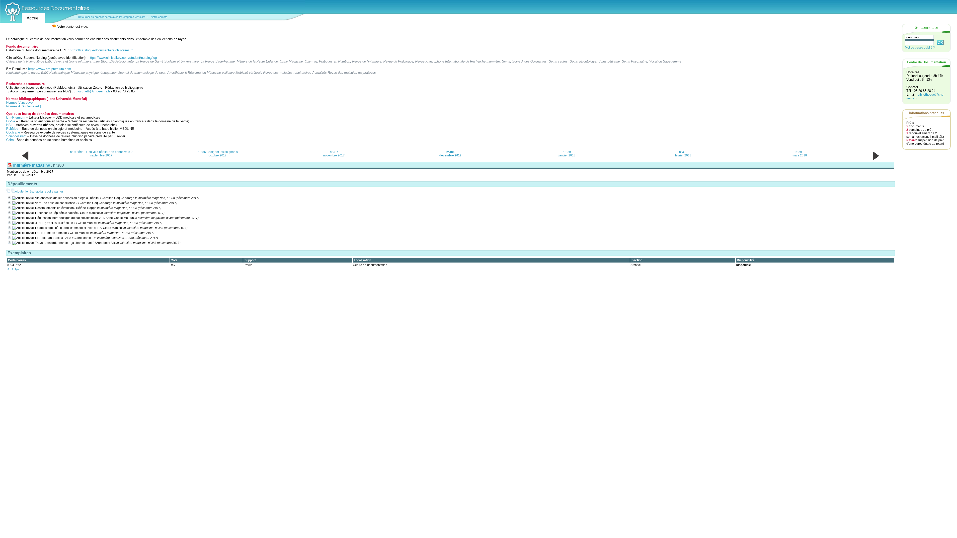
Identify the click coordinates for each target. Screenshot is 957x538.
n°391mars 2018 (800, 153)
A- (8, 269)
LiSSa (10, 121)
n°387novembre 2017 (334, 153)
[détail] (9, 197)
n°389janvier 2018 (566, 153)
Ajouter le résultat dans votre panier (39, 191)
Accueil (33, 18)
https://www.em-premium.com (49, 69)
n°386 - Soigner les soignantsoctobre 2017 (218, 153)
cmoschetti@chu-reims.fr (92, 91)
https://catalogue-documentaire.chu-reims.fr (101, 50)
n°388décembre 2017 (450, 153)
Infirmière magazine (31, 165)
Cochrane (13, 132)
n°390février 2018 (683, 153)
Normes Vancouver (20, 102)
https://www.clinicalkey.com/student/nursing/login (123, 58)
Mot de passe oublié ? (920, 47)
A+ (17, 269)
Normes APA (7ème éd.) (23, 106)
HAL (9, 125)
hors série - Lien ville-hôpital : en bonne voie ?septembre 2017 (101, 153)
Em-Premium (15, 117)
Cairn (10, 140)
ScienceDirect (16, 136)
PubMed (12, 129)
